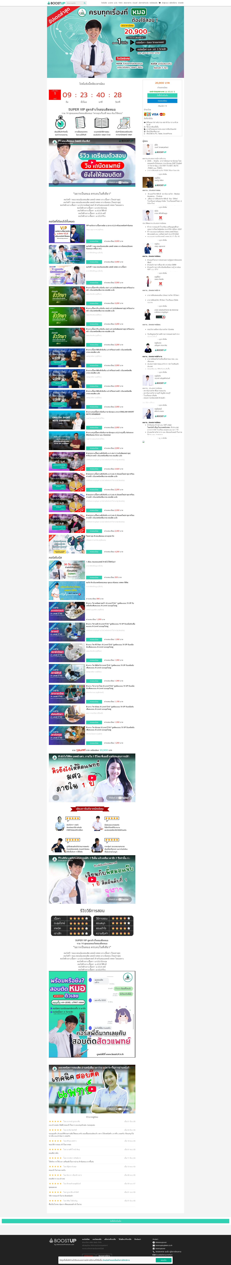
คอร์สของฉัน (153, 3)
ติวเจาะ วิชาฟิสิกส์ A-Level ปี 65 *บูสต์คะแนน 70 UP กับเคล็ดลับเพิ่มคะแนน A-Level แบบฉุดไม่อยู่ (110, 666)
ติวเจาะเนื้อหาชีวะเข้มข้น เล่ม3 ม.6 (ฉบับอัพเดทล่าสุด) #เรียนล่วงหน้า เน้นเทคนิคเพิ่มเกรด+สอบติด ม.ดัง (110, 330)
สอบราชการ (127, 3)
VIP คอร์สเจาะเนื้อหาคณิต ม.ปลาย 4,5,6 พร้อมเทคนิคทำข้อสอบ (109, 225)
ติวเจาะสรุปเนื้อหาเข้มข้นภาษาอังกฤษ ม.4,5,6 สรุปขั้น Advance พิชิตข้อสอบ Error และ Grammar (109, 433)
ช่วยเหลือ (180, 3)
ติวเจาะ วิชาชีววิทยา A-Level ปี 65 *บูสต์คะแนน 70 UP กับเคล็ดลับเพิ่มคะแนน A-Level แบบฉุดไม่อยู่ (110, 645)
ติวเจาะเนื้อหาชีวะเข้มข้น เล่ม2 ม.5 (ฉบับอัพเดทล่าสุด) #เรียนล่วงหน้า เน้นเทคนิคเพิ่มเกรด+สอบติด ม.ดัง (110, 309)
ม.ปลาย (110, 3)
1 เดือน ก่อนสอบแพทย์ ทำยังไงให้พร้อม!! (101, 561)
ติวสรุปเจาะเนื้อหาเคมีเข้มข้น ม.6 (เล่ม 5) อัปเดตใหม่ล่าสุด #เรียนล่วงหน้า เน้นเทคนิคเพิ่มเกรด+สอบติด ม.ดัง (110, 516)
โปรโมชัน (104, 3)
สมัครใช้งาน (173, 3)
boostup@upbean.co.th (164, 1245)
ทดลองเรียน (162, 101)
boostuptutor (160, 1248)
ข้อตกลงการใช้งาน (104, 1256)
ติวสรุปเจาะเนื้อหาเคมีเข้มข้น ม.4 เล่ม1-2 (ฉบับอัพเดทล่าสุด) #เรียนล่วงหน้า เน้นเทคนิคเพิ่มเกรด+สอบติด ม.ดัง (108, 454)
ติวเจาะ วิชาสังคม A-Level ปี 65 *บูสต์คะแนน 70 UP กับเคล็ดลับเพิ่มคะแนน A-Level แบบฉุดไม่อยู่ (110, 707)
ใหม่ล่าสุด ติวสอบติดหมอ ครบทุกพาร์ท (100, 536)
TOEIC (121, 3)
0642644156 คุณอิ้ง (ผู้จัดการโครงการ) (168, 1252)
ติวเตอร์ (135, 3)
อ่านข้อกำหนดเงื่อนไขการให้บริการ (116, 1260)
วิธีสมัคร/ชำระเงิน (125, 1239)
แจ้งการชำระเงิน (143, 3)
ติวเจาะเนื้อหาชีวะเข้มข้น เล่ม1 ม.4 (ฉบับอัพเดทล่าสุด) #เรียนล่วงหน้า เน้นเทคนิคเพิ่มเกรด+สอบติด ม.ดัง (110, 288)
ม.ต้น (115, 3)
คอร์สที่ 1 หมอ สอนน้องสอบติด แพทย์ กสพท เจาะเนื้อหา (106, 267)
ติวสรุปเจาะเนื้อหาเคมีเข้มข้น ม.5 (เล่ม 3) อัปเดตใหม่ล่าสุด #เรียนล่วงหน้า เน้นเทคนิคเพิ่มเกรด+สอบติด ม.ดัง (110, 475)
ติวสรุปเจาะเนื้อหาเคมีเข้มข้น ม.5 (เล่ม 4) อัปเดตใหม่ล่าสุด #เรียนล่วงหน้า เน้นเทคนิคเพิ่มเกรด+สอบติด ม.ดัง (110, 495)
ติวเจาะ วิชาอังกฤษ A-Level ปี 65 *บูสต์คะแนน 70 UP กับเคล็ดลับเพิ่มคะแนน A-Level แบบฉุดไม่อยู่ (110, 728)
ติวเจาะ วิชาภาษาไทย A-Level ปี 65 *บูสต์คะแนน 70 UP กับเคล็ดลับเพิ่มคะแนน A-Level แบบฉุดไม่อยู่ (110, 687)
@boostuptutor (161, 1242)
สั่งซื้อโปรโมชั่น (162, 95)
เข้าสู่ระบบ (165, 3)
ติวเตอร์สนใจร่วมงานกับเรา (164, 1255)
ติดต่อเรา (137, 1239)
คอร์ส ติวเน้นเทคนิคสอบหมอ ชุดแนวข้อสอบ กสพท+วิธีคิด (107, 582)
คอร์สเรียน (86, 1239)
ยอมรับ (163, 1260)
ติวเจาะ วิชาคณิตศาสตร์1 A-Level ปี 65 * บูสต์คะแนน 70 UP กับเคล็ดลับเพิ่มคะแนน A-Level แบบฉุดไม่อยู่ (110, 604)
